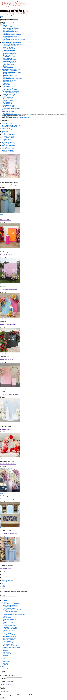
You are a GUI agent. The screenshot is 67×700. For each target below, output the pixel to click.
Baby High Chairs (6, 147)
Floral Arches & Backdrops (10, 45)
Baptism (5, 66)
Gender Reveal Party (9, 72)
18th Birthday (7, 55)
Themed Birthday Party (9, 88)
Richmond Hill (7, 653)
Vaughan (5, 655)
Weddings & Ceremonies (8, 38)
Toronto (5, 650)
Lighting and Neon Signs (8, 134)
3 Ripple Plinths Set (5, 568)
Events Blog (5, 586)
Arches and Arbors (7, 123)
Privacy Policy (5, 582)
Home (1, 15)
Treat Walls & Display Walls (9, 126)
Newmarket (6, 660)
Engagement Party (8, 28)
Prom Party (6, 83)
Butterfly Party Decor (8, 142)
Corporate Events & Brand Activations (12, 96)
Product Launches (8, 100)
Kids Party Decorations (8, 136)
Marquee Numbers (7, 133)
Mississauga (6, 661)
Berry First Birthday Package (8, 464)
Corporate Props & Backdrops (11, 108)
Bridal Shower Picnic (9, 111)
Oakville (5, 664)
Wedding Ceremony (8, 39)
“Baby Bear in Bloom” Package (8, 185)
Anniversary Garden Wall (7, 359)
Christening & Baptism (9, 33)
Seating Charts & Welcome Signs (12, 42)
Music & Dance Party (9, 94)
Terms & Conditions (7, 580)
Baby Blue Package (5, 429)
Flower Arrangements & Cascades (12, 44)
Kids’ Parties (5, 86)
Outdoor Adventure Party (10, 92)
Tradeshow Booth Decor (10, 106)
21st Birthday (7, 56)
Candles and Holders (9, 50)
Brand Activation (8, 97)
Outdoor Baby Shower (9, 77)
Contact (4, 583)
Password (3, 678)
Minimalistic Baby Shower (10, 75)
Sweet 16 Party (7, 53)
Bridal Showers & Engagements (10, 27)
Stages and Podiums (7, 128)
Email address (4, 691)
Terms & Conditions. (23, 117)
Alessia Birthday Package (7, 254)
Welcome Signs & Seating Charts (11, 125)
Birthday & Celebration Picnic (11, 114)
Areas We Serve (6, 649)
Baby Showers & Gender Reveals (11, 69)
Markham (6, 657)
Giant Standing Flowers (8, 140)
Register (3, 697)
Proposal (5, 33)
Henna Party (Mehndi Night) (11, 36)
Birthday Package (8, 60)
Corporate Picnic (8, 117)
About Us (4, 25)
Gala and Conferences (9, 105)
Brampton (6, 663)
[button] (1, 16)
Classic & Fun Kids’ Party (10, 89)
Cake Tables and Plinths (8, 129)
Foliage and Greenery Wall (9, 144)
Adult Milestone (7, 58)
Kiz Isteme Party (7, 31)
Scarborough (6, 652)
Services (4, 602)
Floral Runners (7, 49)
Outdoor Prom (7, 85)
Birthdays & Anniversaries (9, 52)
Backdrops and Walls (7, 150)
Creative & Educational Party (11, 91)
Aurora (5, 658)
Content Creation (8, 99)
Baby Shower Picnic (8, 113)
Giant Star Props (6, 139)
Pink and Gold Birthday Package (9, 394)
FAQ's (14, 117)
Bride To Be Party (8, 30)
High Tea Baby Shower (9, 70)
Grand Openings (7, 102)
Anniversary (6, 61)
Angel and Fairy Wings (8, 148)
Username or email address (8, 675)
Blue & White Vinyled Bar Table (8, 533)
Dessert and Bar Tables (8, 151)
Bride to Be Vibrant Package (8, 324)
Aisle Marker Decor (8, 41)
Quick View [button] (3, 179)
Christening (6, 64)
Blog (3, 91)
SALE (3, 585)
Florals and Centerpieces (8, 145)
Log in (12, 681)
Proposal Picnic (7, 116)
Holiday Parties (7, 103)
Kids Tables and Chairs (8, 137)
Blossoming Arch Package (7, 499)
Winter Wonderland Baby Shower (12, 78)
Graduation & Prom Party (9, 80)
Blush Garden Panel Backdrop (8, 289)
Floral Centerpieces (8, 47)
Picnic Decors (5, 131)
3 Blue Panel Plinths (5, 220)
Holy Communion (8, 67)
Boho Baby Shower (8, 74)
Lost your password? (6, 684)
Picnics (3, 110)
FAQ (3, 588)
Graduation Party (8, 81)
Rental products (6, 617)
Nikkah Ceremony (8, 34)
